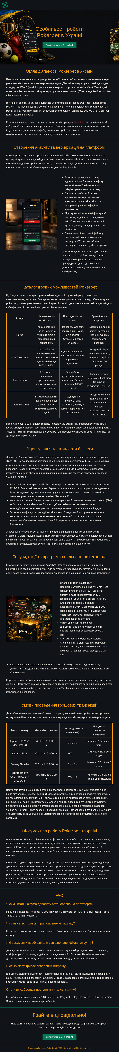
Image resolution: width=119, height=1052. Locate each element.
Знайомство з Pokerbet (59, 1036)
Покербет (78, 122)
